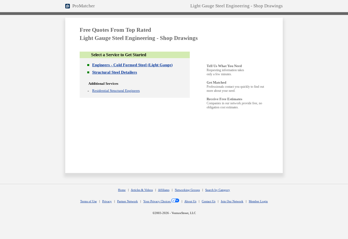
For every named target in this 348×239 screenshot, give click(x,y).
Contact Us (208, 201)
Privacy (107, 201)
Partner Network (127, 201)
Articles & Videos (142, 189)
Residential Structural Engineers (116, 91)
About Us (190, 201)
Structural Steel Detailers (114, 72)
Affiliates (163, 189)
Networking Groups (187, 189)
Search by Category (217, 189)
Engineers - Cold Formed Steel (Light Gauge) (132, 65)
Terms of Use (88, 201)
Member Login (258, 201)
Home (122, 189)
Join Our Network (232, 201)
